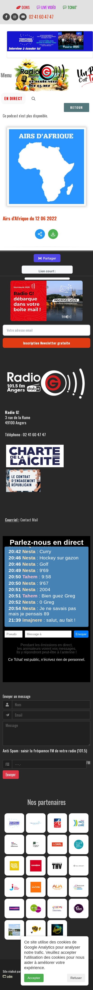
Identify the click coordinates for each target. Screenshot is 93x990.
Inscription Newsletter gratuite (46, 342)
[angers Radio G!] (57, 823)
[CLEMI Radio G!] (57, 908)
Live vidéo (48, 7)
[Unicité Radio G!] (36, 887)
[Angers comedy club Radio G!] (57, 930)
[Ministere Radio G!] (14, 844)
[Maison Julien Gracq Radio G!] (79, 866)
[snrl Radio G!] (57, 844)
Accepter (34, 978)
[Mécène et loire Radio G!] (36, 823)
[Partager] (40, 234)
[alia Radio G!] (57, 887)
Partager (47, 258)
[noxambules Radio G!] (14, 908)
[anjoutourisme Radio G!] (36, 908)
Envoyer (11, 774)
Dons (25, 7)
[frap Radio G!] (79, 844)
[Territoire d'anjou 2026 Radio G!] (14, 823)
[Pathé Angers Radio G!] (36, 930)
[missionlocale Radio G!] (79, 887)
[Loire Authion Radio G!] (14, 930)
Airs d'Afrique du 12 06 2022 (30, 218)
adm (9, 976)
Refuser (76, 978)
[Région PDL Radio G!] (79, 823)
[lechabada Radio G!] (36, 866)
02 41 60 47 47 (41, 16)
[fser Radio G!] (36, 844)
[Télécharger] (53, 234)
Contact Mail (29, 520)
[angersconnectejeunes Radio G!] (14, 887)
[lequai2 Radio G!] (14, 866)
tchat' (72, 7)
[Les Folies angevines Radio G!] (79, 908)
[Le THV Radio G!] (57, 866)
